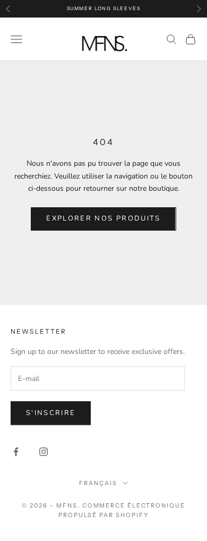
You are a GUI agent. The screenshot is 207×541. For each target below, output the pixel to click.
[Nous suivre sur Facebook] (16, 451)
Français (98, 483)
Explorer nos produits (103, 218)
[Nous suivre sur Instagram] (43, 451)
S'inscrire (50, 413)
